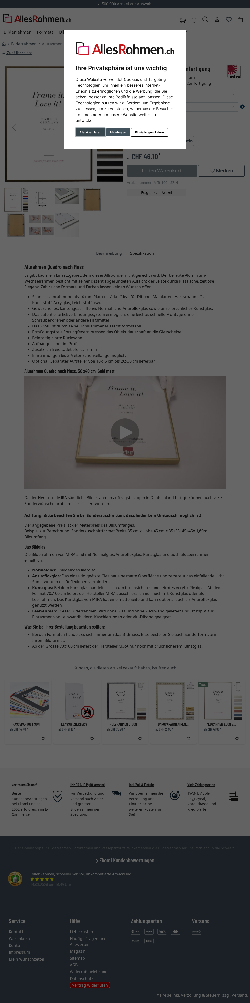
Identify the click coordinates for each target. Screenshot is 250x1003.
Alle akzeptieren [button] (90, 132)
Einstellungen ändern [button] (149, 132)
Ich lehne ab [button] (118, 132)
